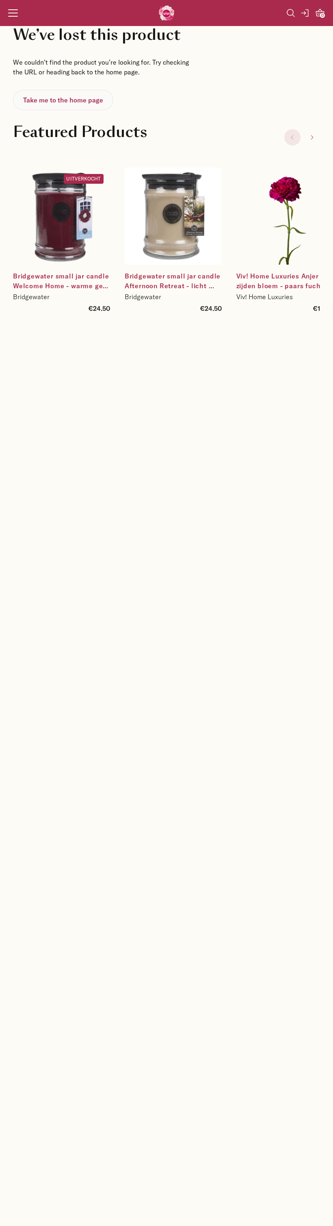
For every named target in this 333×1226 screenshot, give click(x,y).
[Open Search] (290, 13)
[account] (305, 13)
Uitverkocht (83, 178)
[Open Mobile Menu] (12, 13)
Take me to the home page (63, 100)
